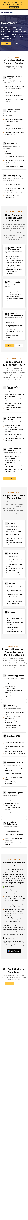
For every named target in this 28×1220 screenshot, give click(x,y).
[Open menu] (25, 12)
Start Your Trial (9, 478)
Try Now (6, 43)
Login (16, 43)
